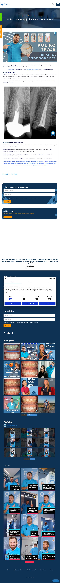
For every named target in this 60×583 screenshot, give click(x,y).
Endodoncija (20, 16)
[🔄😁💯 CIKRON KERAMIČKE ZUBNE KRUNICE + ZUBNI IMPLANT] (12, 351)
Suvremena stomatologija (8, 158)
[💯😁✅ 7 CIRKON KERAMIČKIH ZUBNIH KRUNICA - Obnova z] (12, 386)
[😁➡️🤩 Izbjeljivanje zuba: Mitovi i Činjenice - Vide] (12, 404)
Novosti (25, 16)
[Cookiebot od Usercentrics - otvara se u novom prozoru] (50, 278)
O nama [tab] (47, 281)
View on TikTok (30, 562)
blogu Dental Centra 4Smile (19, 69)
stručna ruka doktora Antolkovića (22, 158)
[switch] (23, 299)
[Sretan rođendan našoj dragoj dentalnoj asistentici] (46, 386)
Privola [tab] (12, 281)
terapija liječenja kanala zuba (15, 65)
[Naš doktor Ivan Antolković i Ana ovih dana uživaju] (46, 404)
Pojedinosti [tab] (30, 281)
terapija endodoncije (37, 65)
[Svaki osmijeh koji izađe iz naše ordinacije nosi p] (46, 369)
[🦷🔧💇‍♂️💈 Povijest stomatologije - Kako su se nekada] (29, 351)
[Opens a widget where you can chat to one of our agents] (55, 580)
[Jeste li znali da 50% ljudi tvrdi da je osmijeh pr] (46, 351)
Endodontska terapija (8, 154)
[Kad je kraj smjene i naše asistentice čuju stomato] (12, 369)
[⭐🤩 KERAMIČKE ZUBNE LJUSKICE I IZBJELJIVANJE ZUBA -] (29, 369)
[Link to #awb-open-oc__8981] (1, 31)
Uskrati (12, 303)
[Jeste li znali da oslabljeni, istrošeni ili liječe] (29, 386)
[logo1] (5, 3)
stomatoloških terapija (8, 66)
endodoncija (10, 72)
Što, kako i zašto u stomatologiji (35, 16)
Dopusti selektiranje (30, 303)
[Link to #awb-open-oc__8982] (1, 17)
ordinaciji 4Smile (29, 145)
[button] (4, 113)
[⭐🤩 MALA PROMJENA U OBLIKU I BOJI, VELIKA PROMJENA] (29, 404)
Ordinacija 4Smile (7, 149)
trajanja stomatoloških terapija (46, 69)
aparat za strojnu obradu (24, 154)
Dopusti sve (47, 303)
